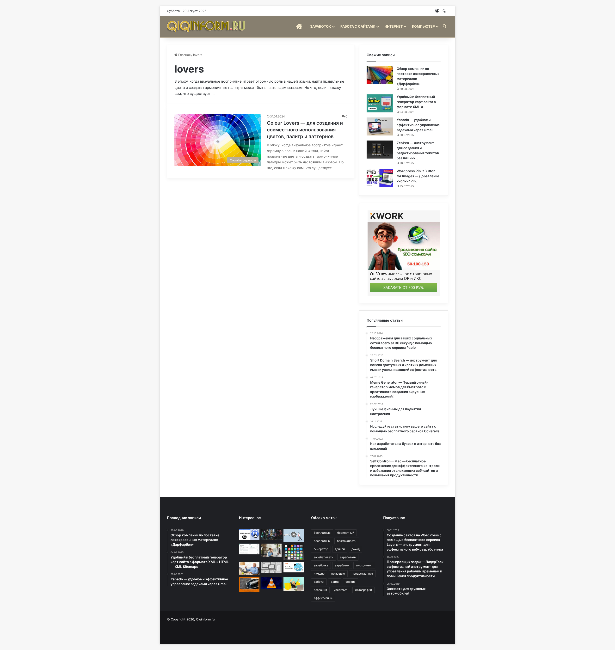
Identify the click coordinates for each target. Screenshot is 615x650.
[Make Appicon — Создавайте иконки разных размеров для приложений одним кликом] (293, 552)
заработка (321, 565)
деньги (340, 549)
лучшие (319, 573)
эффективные (323, 598)
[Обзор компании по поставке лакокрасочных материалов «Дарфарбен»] (380, 75)
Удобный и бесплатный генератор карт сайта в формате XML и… (416, 102)
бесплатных (322, 541)
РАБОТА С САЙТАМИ (357, 26)
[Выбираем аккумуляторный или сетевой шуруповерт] (249, 584)
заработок (342, 565)
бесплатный (345, 532)
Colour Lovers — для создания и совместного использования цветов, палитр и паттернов (305, 129)
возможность (346, 541)
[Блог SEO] (206, 26)
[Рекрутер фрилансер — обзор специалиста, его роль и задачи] (271, 550)
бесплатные (322, 532)
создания (320, 590)
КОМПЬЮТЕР (423, 26)
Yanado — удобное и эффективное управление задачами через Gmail (418, 125)
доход (355, 549)
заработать (348, 557)
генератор (321, 549)
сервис (350, 581)
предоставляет (362, 573)
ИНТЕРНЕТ (394, 26)
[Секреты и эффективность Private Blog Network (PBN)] (293, 567)
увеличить (341, 590)
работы (319, 581)
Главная (184, 55)
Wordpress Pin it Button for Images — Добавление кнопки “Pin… (418, 176)
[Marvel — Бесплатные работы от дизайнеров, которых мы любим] (271, 534)
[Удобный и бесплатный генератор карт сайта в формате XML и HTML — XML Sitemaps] (380, 103)
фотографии (363, 590)
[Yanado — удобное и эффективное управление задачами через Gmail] (380, 126)
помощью (338, 573)
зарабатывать (323, 557)
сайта (335, 581)
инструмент (364, 565)
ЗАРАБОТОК (320, 26)
